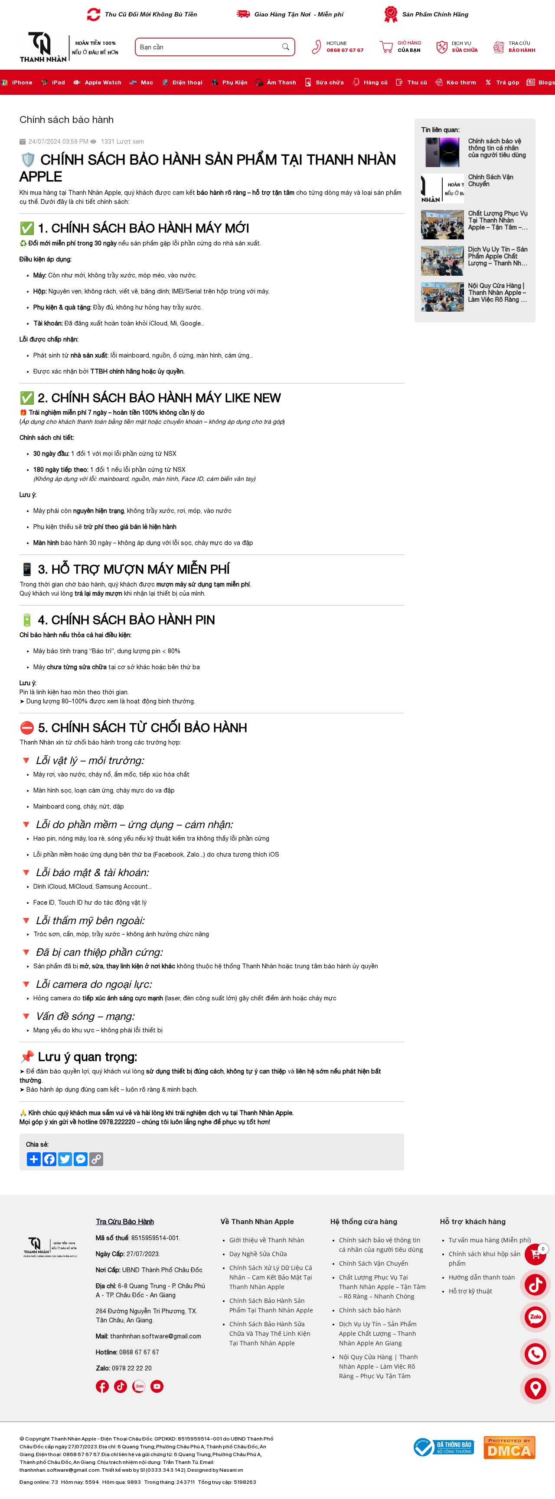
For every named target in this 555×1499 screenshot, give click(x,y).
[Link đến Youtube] (156, 1384)
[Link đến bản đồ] (535, 1388)
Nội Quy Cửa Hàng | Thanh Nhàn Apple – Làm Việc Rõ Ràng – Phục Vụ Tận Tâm (497, 292)
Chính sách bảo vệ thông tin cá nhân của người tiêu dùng (497, 148)
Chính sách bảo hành (370, 1310)
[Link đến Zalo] (138, 1384)
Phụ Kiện (235, 82)
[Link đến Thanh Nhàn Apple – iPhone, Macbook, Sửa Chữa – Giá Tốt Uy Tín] (51, 1247)
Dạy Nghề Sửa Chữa (258, 1254)
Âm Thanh (281, 82)
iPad (58, 82)
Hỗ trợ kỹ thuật (470, 1291)
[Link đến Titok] (535, 1285)
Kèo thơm (461, 82)
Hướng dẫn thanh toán (482, 1277)
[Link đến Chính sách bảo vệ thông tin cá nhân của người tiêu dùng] (442, 152)
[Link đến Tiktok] (120, 1384)
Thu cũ (417, 82)
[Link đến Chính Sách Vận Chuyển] (442, 188)
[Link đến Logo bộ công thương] (443, 1439)
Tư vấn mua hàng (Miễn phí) (490, 1240)
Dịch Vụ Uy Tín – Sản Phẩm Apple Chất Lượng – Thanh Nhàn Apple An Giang (498, 256)
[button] (285, 47)
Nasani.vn (231, 1470)
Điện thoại (187, 82)
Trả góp (507, 82)
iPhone (22, 82)
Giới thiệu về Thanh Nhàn (266, 1240)
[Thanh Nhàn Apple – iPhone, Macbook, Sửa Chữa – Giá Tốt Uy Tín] (69, 47)
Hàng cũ (376, 82)
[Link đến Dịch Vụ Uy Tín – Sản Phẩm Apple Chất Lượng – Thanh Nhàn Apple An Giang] (442, 260)
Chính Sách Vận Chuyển (490, 180)
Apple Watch (103, 82)
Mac (147, 82)
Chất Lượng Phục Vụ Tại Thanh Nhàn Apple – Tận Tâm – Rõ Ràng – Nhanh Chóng (498, 220)
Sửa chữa (330, 82)
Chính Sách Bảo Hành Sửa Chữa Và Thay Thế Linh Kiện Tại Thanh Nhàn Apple (269, 1333)
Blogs (547, 82)
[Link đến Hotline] (535, 1354)
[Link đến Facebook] (102, 1384)
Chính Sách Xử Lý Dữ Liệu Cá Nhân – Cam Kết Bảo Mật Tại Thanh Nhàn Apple (270, 1277)
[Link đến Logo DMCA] (509, 1439)
